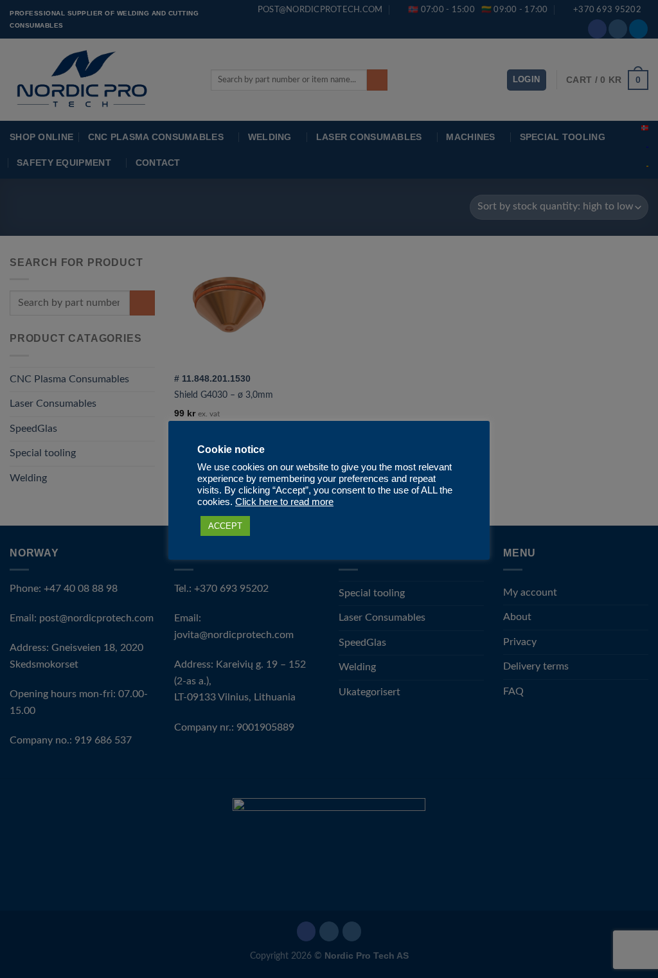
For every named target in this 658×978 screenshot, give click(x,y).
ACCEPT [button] (225, 526)
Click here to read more (284, 502)
